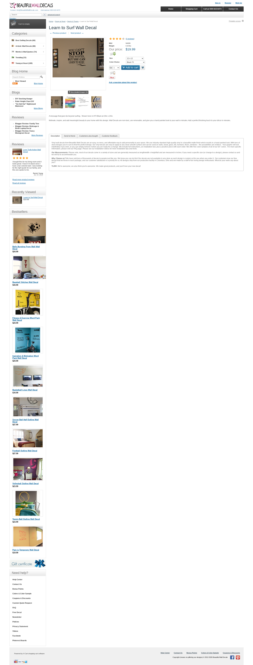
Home (51, 21)
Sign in (217, 3)
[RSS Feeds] (15, 84)
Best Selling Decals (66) (25, 40)
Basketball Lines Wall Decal (24, 390)
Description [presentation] (55, 136)
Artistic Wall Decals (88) (26, 46)
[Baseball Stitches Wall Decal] (30, 278)
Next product (77, 33)
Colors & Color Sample (21, 594)
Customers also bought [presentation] (88, 136)
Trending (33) (21, 58)
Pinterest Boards (19, 641)
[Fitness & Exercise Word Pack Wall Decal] (28, 314)
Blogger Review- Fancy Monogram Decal (25, 132)
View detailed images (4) (79, 92)
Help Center (17, 580)
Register (228, 3)
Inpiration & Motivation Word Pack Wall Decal (25, 357)
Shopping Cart (192, 9)
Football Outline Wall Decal (24, 451)
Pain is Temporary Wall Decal (25, 550)
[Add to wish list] (142, 67)
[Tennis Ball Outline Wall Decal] (28, 515)
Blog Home (38, 83)
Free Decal (17, 612)
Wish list (238, 3)
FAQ (14, 608)
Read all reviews (19, 183)
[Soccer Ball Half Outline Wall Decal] (28, 415)
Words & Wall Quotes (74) (26, 52)
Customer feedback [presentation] (109, 136)
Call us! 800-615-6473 (212, 9)
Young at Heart (60, 21)
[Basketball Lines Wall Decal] (28, 386)
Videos (15, 631)
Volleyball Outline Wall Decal (25, 483)
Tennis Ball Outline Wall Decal (26, 519)
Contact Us (17, 584)
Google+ (12, 19)
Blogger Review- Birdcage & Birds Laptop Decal (27, 127)
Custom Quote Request (22, 603)
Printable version (235, 21)
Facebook (16, 636)
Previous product (58, 33)
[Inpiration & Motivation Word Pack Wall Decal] (27, 352)
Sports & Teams (73, 21)
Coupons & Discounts (21, 598)
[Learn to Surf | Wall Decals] (17, 203)
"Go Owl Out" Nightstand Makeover (25, 105)
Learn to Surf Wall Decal (33, 197)
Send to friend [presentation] (69, 136)
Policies (15, 622)
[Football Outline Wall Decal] (28, 447)
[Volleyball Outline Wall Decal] (28, 479)
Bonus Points (18, 589)
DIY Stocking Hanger (24, 99)
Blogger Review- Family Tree (27, 124)
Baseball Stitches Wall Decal (25, 282)
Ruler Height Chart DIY (24, 101)
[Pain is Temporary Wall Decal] (28, 546)
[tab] (55, 136)
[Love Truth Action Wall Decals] (17, 154)
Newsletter (17, 617)
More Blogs (38, 108)
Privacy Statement (20, 626)
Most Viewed (20, 81)
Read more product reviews (23, 180)
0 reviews (130, 39)
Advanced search (54, 15)
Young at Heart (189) (24, 63)
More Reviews (37, 135)
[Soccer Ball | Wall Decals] (29, 242)
